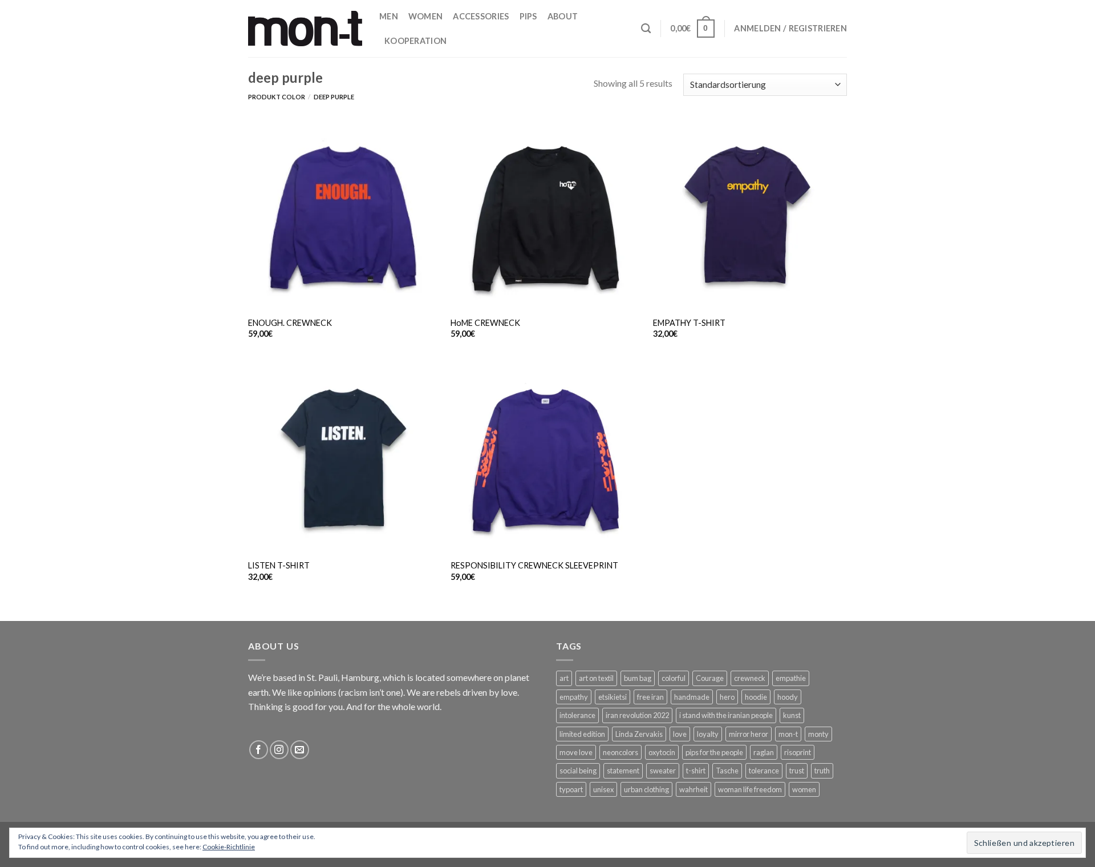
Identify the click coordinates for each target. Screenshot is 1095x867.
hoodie (756, 696)
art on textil (596, 678)
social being (578, 770)
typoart (571, 789)
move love (576, 752)
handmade (691, 696)
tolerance (764, 770)
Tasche (727, 770)
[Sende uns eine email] (299, 749)
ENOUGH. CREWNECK (290, 323)
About (563, 16)
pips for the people (714, 752)
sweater (663, 770)
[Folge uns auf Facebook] (258, 749)
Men (388, 16)
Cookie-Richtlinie (228, 846)
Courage (710, 678)
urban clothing (646, 789)
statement (623, 770)
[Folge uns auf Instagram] (279, 749)
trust (796, 770)
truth (822, 770)
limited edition (582, 734)
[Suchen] (646, 29)
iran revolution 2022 (637, 715)
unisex (603, 789)
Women (425, 16)
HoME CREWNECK (485, 323)
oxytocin (661, 752)
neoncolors (620, 752)
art (564, 678)
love (680, 734)
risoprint (797, 752)
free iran (650, 696)
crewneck (749, 678)
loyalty (708, 734)
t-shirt (695, 770)
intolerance (577, 715)
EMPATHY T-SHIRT (689, 323)
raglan (763, 752)
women (804, 789)
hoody (787, 696)
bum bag (637, 678)
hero (727, 696)
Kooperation (415, 41)
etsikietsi (612, 696)
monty (818, 734)
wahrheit (693, 789)
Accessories (481, 16)
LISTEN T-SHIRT (279, 565)
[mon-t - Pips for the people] (305, 28)
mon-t (788, 734)
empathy (573, 696)
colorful (674, 678)
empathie (791, 678)
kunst (792, 715)
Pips (528, 16)
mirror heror (748, 734)
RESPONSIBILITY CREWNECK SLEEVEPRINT (534, 565)
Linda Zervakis (639, 734)
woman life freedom (750, 789)
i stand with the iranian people (726, 715)
